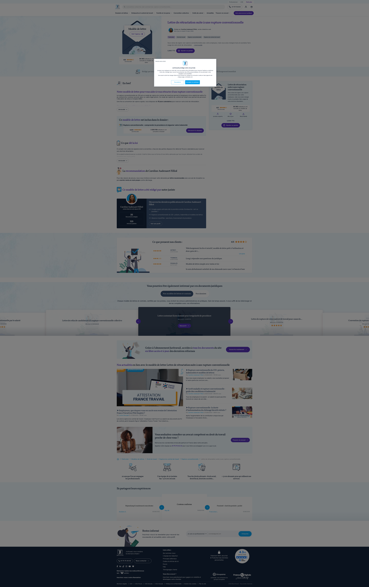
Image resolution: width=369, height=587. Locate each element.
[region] (185, 73)
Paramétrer (177, 82)
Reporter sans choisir (160, 61)
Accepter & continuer (192, 82)
